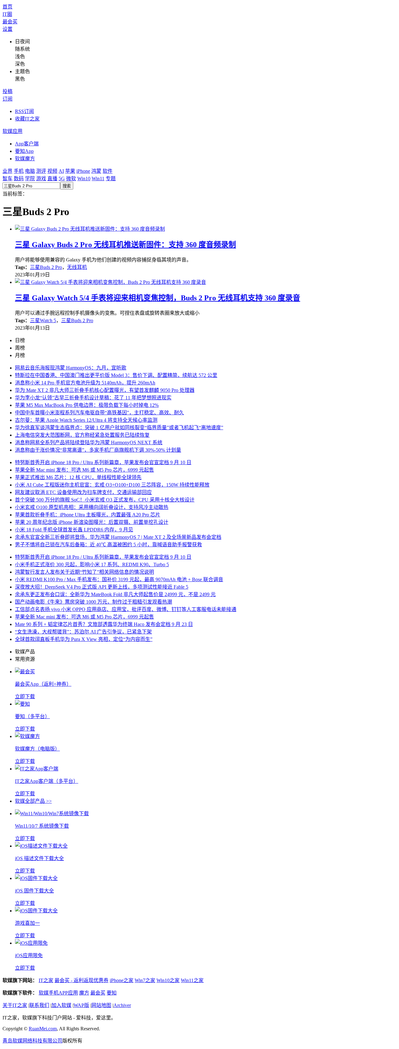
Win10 (83, 178)
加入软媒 (61, 1005)
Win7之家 (145, 980)
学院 (30, 178)
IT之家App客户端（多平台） (46, 781)
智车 (7, 178)
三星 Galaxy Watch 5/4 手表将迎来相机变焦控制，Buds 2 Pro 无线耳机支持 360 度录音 (157, 298)
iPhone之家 (121, 980)
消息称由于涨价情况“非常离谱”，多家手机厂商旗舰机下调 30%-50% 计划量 (98, 450)
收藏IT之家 (27, 118)
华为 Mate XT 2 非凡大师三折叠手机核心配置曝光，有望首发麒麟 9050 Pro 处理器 (105, 390)
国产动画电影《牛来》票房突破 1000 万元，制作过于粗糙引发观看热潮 (93, 601)
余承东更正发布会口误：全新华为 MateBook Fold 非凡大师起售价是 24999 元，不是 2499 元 (115, 594)
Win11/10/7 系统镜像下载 (42, 826)
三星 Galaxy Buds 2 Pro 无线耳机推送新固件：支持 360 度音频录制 (125, 245)
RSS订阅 (24, 111)
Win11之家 (192, 980)
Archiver (122, 1005)
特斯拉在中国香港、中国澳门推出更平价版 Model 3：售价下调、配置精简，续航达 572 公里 (116, 375)
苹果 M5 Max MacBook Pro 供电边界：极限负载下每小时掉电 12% (87, 405)
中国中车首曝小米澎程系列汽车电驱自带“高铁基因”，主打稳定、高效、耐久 (99, 412)
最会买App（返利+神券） (43, 684)
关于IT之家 (14, 1005)
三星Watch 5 (43, 320)
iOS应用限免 (29, 955)
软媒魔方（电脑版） (37, 748)
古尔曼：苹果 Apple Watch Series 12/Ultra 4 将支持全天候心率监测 (86, 420)
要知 (112, 992)
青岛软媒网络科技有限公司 (32, 1040)
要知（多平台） (32, 716)
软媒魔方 (25, 158)
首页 (7, 6)
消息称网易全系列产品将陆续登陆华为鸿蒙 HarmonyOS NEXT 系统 (88, 442)
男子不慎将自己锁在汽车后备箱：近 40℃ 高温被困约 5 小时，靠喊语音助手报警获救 (108, 544)
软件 (108, 171)
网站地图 (101, 1005)
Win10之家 (168, 980)
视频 (52, 171)
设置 (7, 29)
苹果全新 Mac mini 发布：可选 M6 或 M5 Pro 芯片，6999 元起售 (84, 470)
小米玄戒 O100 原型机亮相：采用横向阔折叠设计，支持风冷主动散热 (91, 507)
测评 (41, 171)
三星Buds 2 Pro (46, 267)
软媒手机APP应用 (58, 992)
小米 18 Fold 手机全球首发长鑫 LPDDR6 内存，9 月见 (74, 529)
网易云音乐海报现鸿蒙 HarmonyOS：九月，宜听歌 (70, 367)
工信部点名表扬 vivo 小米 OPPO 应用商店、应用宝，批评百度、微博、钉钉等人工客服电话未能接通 (125, 609)
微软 (71, 178)
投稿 (7, 91)
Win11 (98, 178)
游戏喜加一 (27, 923)
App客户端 (27, 143)
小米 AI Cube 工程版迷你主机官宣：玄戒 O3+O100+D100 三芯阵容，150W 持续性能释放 (112, 484)
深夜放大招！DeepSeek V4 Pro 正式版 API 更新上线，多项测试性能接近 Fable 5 (101, 587)
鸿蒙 (96, 171)
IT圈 (7, 14)
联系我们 (39, 1005)
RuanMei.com (43, 1028)
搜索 (67, 186)
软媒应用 (12, 131)
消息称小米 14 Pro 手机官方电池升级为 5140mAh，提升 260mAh (85, 382)
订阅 (7, 98)
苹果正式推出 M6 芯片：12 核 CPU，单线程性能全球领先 (78, 477)
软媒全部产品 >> (33, 801)
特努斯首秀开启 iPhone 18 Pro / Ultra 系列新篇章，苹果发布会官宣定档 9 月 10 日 (103, 462)
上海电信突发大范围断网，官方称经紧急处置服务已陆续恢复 (82, 435)
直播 (52, 178)
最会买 (9, 21)
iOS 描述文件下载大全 (39, 858)
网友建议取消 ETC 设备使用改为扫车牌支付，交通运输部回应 (83, 492)
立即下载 (25, 696)
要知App (24, 151)
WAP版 (81, 1005)
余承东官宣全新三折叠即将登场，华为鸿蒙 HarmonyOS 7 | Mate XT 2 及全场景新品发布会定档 (118, 537)
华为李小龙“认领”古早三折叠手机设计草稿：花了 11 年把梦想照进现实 (93, 397)
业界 (7, 171)
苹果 (70, 171)
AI (61, 171)
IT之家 (46, 980)
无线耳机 (77, 267)
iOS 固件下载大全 (34, 890)
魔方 (84, 992)
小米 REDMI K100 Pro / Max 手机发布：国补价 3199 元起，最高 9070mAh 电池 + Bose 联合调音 (119, 579)
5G (62, 178)
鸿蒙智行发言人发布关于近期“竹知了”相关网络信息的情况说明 (84, 572)
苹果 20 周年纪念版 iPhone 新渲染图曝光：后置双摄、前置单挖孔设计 (91, 522)
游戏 (41, 178)
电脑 (30, 171)
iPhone (83, 171)
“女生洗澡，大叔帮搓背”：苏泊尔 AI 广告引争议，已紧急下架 (83, 631)
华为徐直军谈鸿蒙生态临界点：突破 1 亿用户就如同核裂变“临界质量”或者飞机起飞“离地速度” (119, 427)
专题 (111, 178)
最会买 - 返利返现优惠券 (81, 980)
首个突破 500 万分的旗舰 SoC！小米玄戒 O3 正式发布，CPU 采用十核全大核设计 (105, 499)
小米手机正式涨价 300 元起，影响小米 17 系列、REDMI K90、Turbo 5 (92, 564)
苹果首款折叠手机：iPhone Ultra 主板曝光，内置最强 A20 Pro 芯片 (87, 514)
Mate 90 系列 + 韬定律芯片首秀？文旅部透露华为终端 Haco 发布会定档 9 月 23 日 (104, 624)
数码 (19, 178)
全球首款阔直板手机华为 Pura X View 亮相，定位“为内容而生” (83, 639)
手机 (19, 171)
